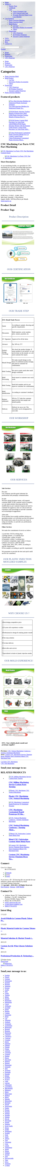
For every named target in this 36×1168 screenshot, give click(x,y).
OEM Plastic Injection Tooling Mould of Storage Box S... (18, 116)
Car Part (15, 26)
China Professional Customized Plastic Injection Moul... (19, 139)
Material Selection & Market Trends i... (17, 938)
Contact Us (8, 44)
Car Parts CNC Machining (9, 762)
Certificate (12, 8)
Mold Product (13, 24)
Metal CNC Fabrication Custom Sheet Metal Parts (19, 840)
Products (7, 54)
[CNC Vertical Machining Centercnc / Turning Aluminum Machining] (20, 821)
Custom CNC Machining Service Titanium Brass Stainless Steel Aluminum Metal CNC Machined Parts (16, 756)
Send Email (4, 961)
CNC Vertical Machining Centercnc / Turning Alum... (19, 827)
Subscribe (16, 883)
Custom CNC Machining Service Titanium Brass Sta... (19, 856)
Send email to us (6, 201)
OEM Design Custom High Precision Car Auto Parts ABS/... (19, 128)
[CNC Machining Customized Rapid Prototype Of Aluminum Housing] (20, 806)
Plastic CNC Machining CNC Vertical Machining (19, 797)
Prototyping (12, 31)
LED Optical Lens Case (20, 13)
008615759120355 (11, 906)
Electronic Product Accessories (22, 27)
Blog (6, 42)
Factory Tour (13, 6)
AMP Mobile (20, 887)
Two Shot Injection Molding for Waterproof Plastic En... (19, 107)
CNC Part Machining (7, 763)
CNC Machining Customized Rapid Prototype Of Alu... (16, 812)
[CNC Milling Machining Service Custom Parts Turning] (20, 778)
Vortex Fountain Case (19, 11)
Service (7, 40)
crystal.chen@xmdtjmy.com (13, 904)
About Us (8, 4)
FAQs (7, 38)
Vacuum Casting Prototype (21, 36)
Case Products (9, 18)
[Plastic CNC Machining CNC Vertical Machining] (20, 792)
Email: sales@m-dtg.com (13, 902)
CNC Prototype (18, 33)
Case (10, 9)
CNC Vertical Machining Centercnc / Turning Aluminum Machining (16, 752)
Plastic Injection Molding (17, 20)
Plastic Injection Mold (16, 22)
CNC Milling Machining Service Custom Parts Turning (19, 784)
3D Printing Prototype (20, 35)
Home (7, 2)
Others (15, 29)
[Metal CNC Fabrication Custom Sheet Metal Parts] (20, 835)
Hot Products (5, 887)
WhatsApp (8, 963)
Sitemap (12, 887)
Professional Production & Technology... (17, 956)
